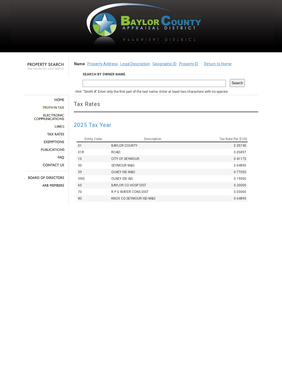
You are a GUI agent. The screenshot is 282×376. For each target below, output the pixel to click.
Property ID (188, 64)
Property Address (102, 64)
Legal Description (135, 64)
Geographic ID (165, 64)
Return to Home (218, 64)
